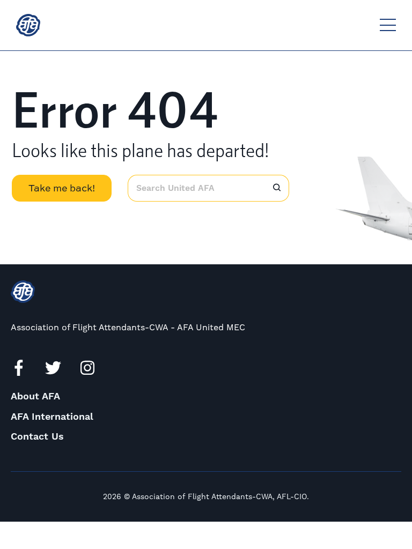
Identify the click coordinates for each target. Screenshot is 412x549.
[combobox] (196, 188)
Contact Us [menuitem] (37, 437)
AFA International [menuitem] (52, 417)
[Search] (276, 188)
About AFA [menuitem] (35, 396)
